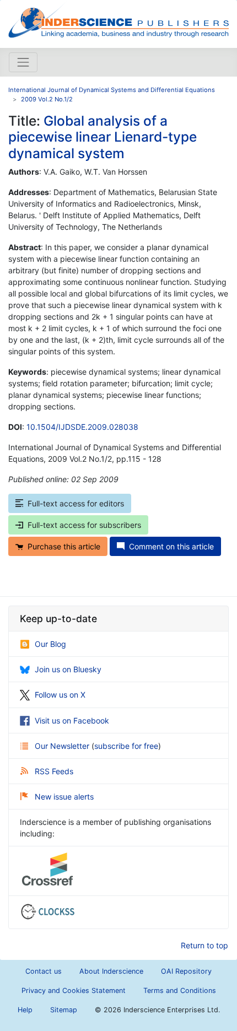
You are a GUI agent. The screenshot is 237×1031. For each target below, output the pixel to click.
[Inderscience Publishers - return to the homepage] (118, 19)
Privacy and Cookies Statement (73, 990)
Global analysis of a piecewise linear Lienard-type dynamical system (102, 136)
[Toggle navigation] (23, 62)
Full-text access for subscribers (84, 525)
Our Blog (50, 644)
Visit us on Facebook (72, 720)
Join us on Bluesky (68, 669)
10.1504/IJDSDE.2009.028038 (82, 426)
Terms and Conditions (179, 990)
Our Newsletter (63, 746)
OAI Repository (186, 971)
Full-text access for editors (76, 503)
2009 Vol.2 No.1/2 (47, 99)
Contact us (43, 971)
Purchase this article (64, 546)
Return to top (204, 945)
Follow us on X (60, 694)
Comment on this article (171, 546)
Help (25, 1010)
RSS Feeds (54, 771)
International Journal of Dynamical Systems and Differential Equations (111, 90)
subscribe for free (126, 746)
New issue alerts (64, 796)
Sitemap (63, 1010)
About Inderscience (111, 971)
